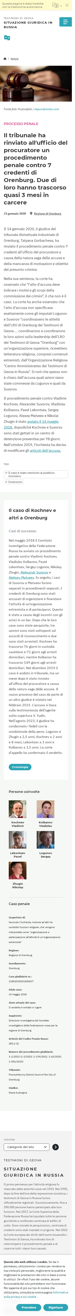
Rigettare (56, 1307)
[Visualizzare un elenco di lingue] (57, 5)
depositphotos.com (46, 109)
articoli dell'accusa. (45, 450)
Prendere (29, 1307)
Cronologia (20, 767)
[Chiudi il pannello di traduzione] (67, 5)
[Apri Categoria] (55, 1147)
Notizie (15, 58)
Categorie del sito (20, 1147)
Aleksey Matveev (21, 577)
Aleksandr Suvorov (34, 572)
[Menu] (65, 22)
